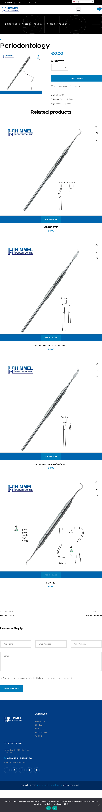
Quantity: (57, 61)
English (78, 2)
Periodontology (32, 24)
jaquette (51, 227)
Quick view (96, 126)
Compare (76, 86)
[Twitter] (19, 2)
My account (40, 721)
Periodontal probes (63, 103)
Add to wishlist (60, 86)
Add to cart (77, 78)
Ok (48, 808)
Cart (37, 728)
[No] (98, 805)
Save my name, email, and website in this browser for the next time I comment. (37, 678)
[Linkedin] (35, 2)
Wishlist (38, 736)
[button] (78, 9)
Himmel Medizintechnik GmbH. (49, 785)
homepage (11, 24)
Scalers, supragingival (51, 346)
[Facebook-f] (7, 770)
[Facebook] (14, 2)
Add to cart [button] (51, 219)
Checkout (39, 725)
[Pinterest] (29, 770)
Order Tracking (41, 732)
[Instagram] (25, 2)
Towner (51, 583)
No (55, 808)
